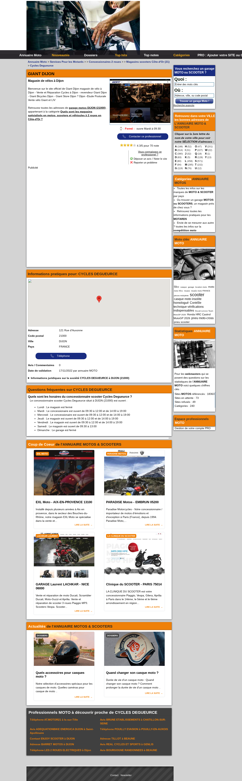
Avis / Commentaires (41, 365)
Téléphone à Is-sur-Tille (54, 719)
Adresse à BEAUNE (117, 738)
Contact (114, 775)
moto (211, 286)
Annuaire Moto (30, 55)
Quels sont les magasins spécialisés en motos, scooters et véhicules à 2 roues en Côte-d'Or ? (64, 115)
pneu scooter (182, 321)
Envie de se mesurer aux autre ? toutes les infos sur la (194, 226)
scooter (197, 294)
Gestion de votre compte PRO (193, 428)
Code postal (36, 335)
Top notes (151, 55)
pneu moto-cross (202, 318)
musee (187, 291)
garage (191, 287)
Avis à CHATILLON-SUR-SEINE (133, 721)
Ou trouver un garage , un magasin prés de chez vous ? (194, 203)
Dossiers (90, 55)
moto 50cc (178, 291)
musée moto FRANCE (200, 291)
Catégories (181, 55)
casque (183, 287)
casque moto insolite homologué (188, 300)
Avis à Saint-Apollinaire (62, 731)
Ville (30, 341)
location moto (201, 287)
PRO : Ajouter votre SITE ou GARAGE (212, 55)
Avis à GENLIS (126, 744)
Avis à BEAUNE (128, 750)
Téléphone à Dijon (60, 750)
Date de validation (39, 370)
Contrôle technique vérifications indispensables (189, 306)
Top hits (121, 55)
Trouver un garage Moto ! (194, 101)
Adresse (33, 330)
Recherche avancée (184, 105)
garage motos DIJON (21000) (87, 107)
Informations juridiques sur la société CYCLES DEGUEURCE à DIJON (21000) (80, 378)
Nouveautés (60, 55)
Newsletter (126, 775)
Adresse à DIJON (52, 744)
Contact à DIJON (52, 738)
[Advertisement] (178, 28)
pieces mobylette (181, 295)
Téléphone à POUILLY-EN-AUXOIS (134, 729)
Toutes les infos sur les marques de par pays (193, 192)
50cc (176, 286)
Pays (31, 346)
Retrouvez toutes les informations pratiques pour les (192, 215)
